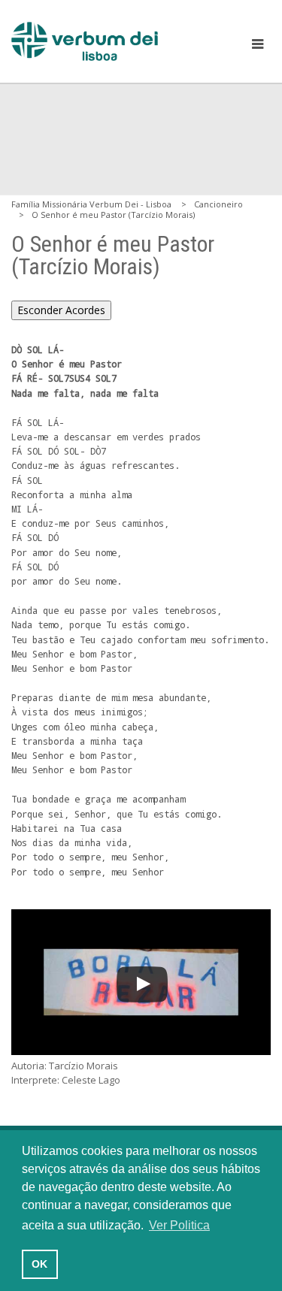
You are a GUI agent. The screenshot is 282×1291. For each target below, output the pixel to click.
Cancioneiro (218, 204)
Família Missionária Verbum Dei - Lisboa (91, 204)
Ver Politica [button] (179, 1225)
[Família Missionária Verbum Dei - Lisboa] (84, 41)
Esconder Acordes (61, 310)
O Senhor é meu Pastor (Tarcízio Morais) (113, 214)
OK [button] (39, 1264)
